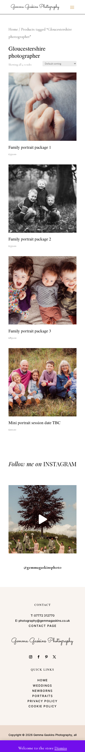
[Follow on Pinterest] (46, 657)
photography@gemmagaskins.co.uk (44, 621)
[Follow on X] (54, 657)
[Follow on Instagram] (30, 657)
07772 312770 (44, 615)
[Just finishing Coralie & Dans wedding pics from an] (42, 519)
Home (13, 29)
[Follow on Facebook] (38, 657)
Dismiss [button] (61, 748)
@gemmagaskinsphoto (42, 567)
